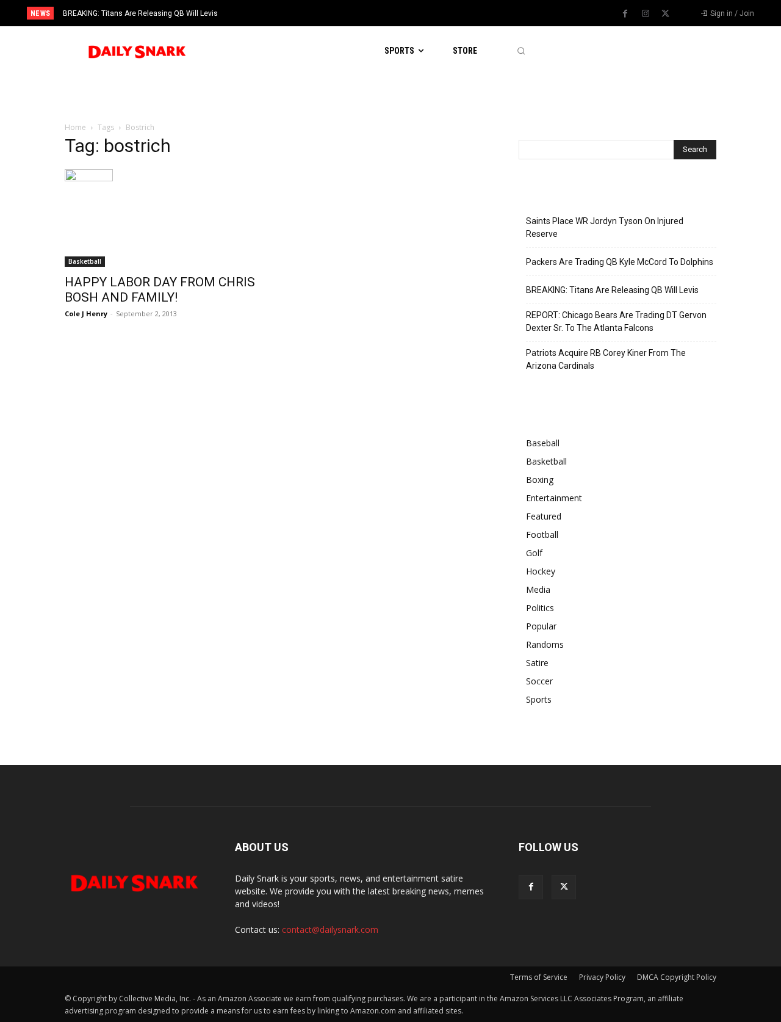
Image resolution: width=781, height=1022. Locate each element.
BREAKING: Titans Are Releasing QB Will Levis (140, 13)
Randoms (545, 644)
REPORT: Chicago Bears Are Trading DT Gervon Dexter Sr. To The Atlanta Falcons (616, 321)
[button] (520, 51)
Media (538, 589)
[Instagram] (645, 14)
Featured (543, 516)
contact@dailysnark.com (330, 929)
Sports (539, 699)
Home (75, 127)
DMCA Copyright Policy (676, 977)
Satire (537, 663)
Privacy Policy (602, 977)
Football (542, 534)
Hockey (540, 571)
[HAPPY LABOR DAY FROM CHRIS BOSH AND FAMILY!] (163, 218)
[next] (431, 13)
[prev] (411, 13)
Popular (541, 626)
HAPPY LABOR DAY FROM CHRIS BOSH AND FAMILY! (160, 290)
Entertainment (554, 498)
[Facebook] (625, 14)
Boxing (539, 479)
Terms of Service (538, 977)
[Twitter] (665, 14)
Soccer (539, 681)
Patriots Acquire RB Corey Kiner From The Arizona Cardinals (606, 359)
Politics (540, 608)
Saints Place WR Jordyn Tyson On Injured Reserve (604, 227)
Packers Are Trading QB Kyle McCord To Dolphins (619, 262)
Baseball (543, 443)
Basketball (84, 261)
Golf (534, 553)
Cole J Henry (86, 313)
